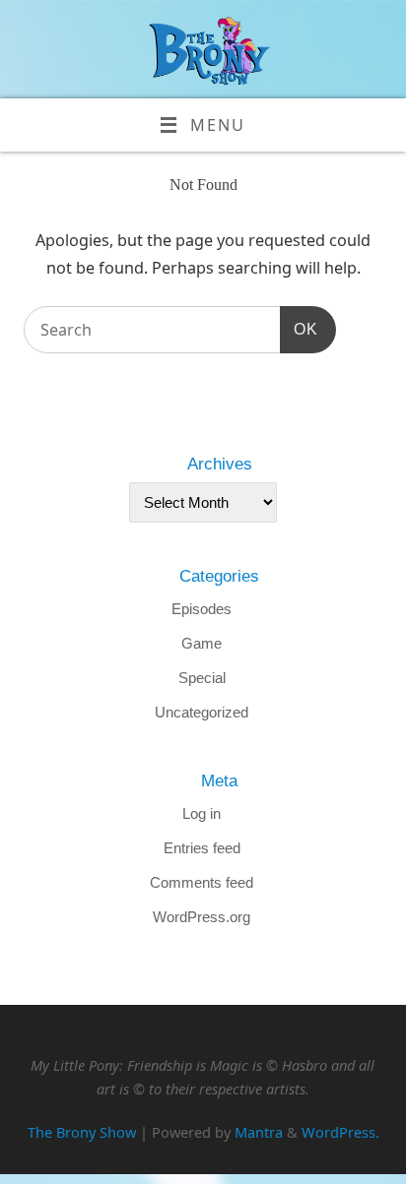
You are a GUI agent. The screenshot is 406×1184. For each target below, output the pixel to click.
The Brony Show (82, 1132)
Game (201, 643)
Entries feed (202, 848)
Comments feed (201, 882)
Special (202, 677)
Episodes (201, 608)
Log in (201, 813)
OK (298, 328)
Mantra (259, 1132)
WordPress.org (201, 916)
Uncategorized (201, 712)
